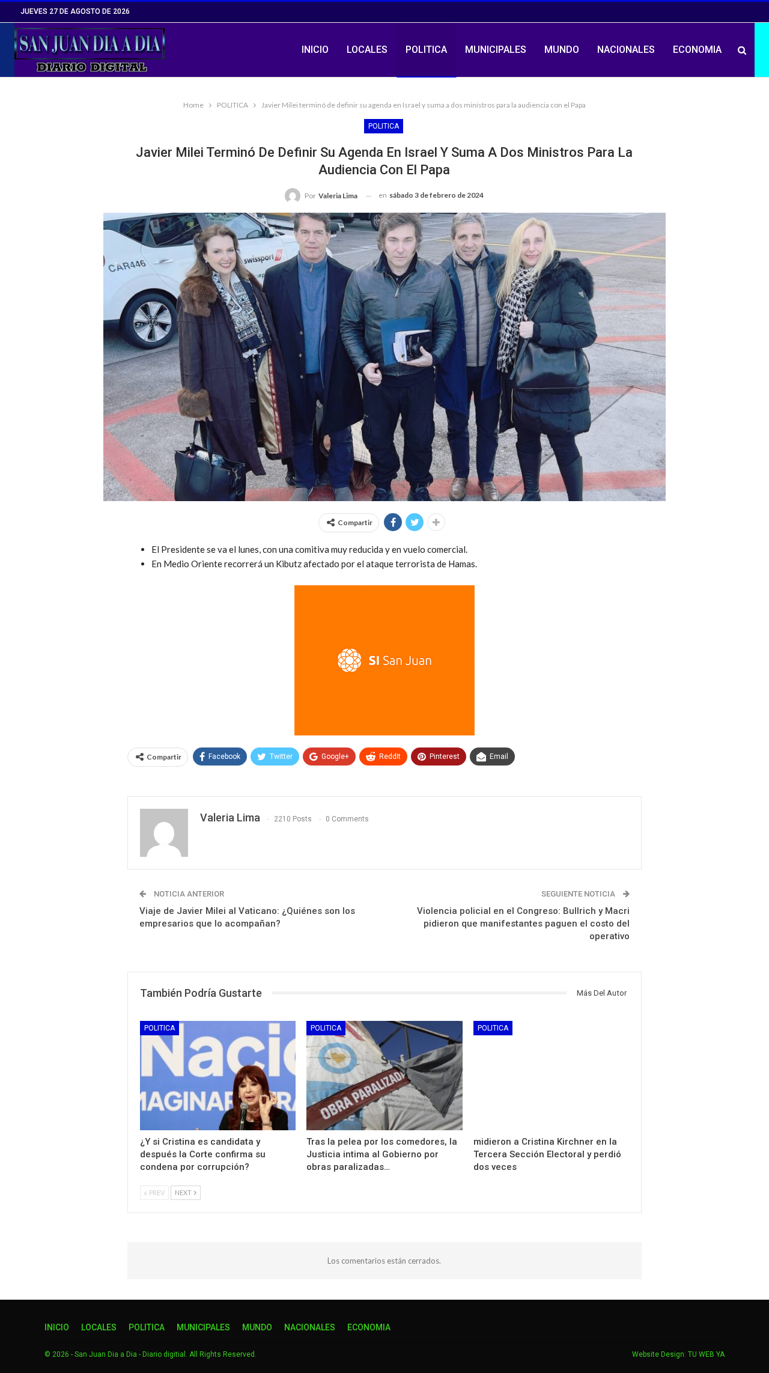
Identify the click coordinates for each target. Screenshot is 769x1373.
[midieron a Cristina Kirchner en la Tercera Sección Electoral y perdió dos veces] (551, 1075)
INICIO (315, 49)
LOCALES (367, 49)
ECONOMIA (697, 49)
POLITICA (426, 49)
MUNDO (561, 49)
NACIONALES (626, 49)
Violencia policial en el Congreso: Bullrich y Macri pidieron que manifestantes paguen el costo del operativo (523, 924)
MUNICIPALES (495, 49)
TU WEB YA (706, 1354)
